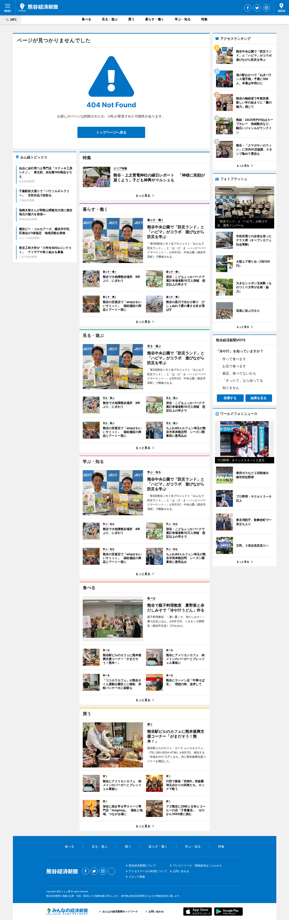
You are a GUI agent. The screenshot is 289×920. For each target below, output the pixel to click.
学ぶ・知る (183, 19)
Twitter (257, 7)
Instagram (266, 7)
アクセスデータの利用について (148, 871)
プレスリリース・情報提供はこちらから (197, 865)
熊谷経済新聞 (38, 7)
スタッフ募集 (137, 876)
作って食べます (234, 359)
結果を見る (259, 398)
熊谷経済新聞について (142, 865)
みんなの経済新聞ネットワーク (67, 911)
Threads (111, 871)
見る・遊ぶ (110, 19)
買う (131, 19)
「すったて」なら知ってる (242, 380)
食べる (86, 19)
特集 (204, 19)
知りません (230, 388)
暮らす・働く (154, 19)
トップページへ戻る (111, 132)
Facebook (247, 7)
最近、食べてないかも (239, 373)
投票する (230, 398)
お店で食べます (234, 366)
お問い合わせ (181, 871)
